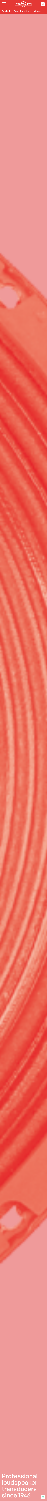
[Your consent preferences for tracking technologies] (43, 1497)
